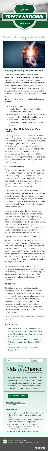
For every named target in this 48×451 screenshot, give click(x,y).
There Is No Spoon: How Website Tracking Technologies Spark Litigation (23, 428)
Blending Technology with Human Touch (24, 70)
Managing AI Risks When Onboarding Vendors (24, 431)
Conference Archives (17, 395)
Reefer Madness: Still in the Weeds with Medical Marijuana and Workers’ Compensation (25, 420)
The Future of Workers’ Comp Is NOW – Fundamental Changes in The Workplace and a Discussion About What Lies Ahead (25, 331)
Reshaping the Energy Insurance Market (22, 424)
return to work (30, 316)
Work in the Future (16, 336)
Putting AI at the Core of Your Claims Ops (25, 339)
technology (40, 316)
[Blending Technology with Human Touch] (24, 68)
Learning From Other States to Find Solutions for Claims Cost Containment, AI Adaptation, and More (26, 415)
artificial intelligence (17, 316)
